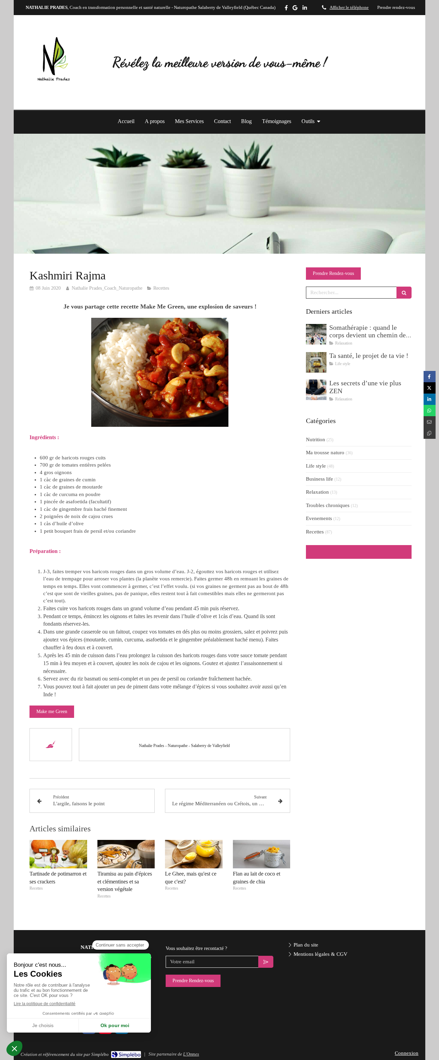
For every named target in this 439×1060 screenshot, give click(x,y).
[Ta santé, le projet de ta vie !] (316, 362)
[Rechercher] (404, 293)
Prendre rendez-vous (396, 7)
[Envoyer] (265, 962)
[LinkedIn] (304, 9)
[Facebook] (286, 9)
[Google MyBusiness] (295, 9)
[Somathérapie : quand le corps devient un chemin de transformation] (316, 334)
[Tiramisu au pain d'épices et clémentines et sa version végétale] (126, 854)
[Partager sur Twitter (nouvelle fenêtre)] (430, 388)
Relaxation (317, 492)
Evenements (319, 518)
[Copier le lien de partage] (430, 433)
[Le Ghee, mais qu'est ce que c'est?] (194, 854)
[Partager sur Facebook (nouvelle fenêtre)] (430, 376)
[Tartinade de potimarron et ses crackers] (58, 854)
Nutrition (315, 439)
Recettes (315, 531)
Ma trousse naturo (325, 452)
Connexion (406, 1053)
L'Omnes (191, 1054)
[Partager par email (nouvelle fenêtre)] (430, 421)
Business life (319, 479)
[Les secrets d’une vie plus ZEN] (316, 390)
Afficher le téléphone (349, 7)
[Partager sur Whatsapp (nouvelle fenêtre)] (430, 410)
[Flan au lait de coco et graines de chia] (261, 854)
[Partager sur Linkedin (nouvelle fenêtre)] (430, 399)
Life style (316, 466)
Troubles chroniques (327, 505)
